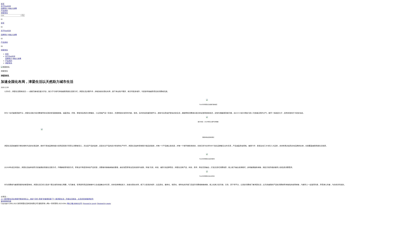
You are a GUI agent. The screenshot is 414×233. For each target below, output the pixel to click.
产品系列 (4, 11)
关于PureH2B (6, 6)
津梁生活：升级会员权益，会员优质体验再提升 (72, 199)
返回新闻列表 (6, 201)
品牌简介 (4, 8)
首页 (2, 4)
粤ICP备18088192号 (74, 203)
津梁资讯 (4, 13)
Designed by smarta (104, 203)
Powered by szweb (89, 203)
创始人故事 (12, 8)
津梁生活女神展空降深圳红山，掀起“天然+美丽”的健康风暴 (26, 199)
